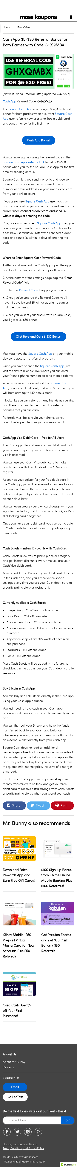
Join (67, 1120)
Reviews (8, 1067)
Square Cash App (21, 109)
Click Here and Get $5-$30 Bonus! (38, 336)
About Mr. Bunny (14, 1062)
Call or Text (15, 1097)
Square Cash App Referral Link (23, 162)
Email (15, 1087)
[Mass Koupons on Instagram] (28, 1132)
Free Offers (23, 27)
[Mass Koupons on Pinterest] (38, 1132)
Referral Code (28, 290)
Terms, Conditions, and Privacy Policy (23, 1148)
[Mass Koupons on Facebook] (7, 1132)
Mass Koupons (30, 1157)
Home (6, 27)
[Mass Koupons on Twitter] (17, 1132)
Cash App (9, 101)
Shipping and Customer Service (20, 1144)
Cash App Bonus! (38, 140)
